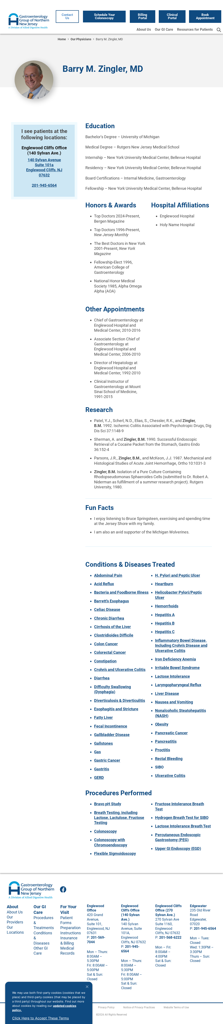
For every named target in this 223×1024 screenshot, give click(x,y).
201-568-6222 (170, 937)
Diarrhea (102, 678)
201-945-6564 (44, 185)
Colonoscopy (105, 831)
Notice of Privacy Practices (139, 1007)
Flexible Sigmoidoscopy (115, 853)
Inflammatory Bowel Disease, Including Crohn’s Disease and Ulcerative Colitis (181, 645)
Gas (97, 752)
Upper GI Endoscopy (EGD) (178, 848)
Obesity (161, 724)
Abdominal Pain (108, 575)
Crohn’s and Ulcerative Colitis (119, 669)
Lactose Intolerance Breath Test (183, 826)
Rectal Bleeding (168, 758)
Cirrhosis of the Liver (112, 626)
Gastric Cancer (107, 760)
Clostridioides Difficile (113, 635)
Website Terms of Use (176, 1007)
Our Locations (15, 930)
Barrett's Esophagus (111, 601)
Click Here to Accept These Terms (40, 1018)
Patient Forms (66, 920)
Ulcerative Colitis (170, 775)
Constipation (105, 661)
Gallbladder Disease (112, 734)
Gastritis (101, 769)
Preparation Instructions (69, 930)
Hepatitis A (165, 614)
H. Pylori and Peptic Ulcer (177, 575)
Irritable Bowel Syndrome (177, 667)
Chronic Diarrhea (109, 618)
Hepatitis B (164, 623)
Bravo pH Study (107, 804)
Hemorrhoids (166, 606)
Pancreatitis (166, 741)
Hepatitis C (165, 631)
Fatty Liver (103, 717)
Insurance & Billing (69, 940)
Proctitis (162, 750)
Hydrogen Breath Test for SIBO (181, 817)
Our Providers (15, 919)
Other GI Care (41, 950)
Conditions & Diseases (43, 938)
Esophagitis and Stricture (116, 709)
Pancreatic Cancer (171, 733)
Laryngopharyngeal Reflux (178, 685)
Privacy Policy (106, 1007)
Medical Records (67, 950)
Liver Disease (167, 693)
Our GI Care (164, 29)
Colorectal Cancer (110, 652)
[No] (87, 986)
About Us (144, 29)
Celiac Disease (107, 609)
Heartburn (164, 584)
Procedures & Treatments (43, 922)
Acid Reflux (104, 584)
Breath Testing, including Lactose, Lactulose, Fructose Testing (119, 817)
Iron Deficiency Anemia (175, 659)
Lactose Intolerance (172, 676)
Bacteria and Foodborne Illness (121, 592)
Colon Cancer (106, 644)
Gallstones (103, 743)
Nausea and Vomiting (174, 702)
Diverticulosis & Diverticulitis (119, 700)
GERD (99, 777)
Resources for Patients (195, 29)
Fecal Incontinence (110, 726)
